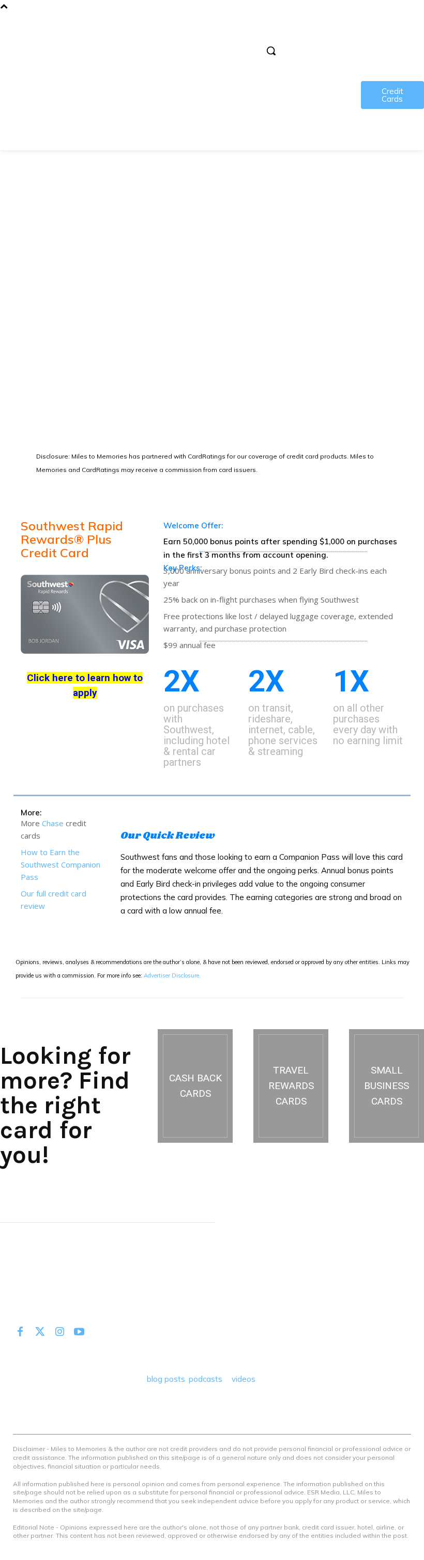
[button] (271, 50)
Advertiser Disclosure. (172, 975)
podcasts (205, 1379)
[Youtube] (79, 1332)
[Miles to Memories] (47, 43)
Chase (53, 823)
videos (243, 1379)
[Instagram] (59, 1332)
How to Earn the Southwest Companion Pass (60, 864)
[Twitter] (40, 1332)
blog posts (166, 1379)
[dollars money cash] (195, 1086)
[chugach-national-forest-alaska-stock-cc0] (290, 1086)
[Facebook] (20, 1332)
